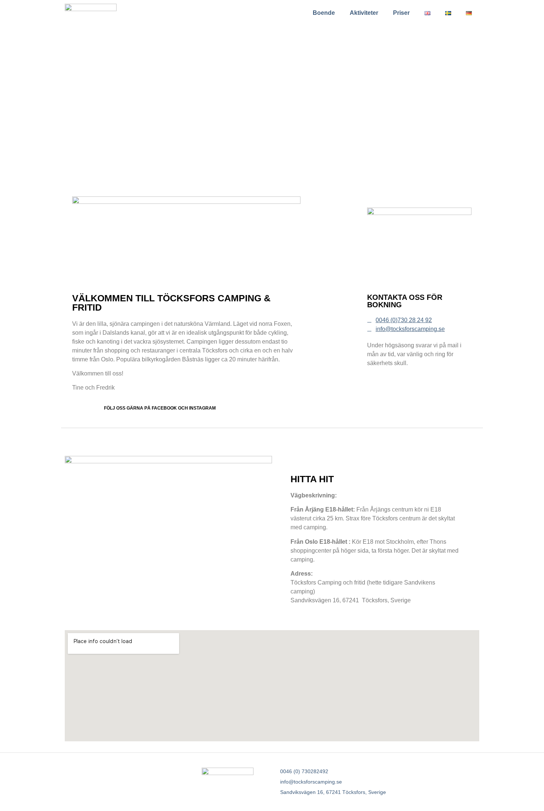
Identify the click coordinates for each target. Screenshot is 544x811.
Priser (401, 13)
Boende (324, 13)
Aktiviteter (364, 13)
